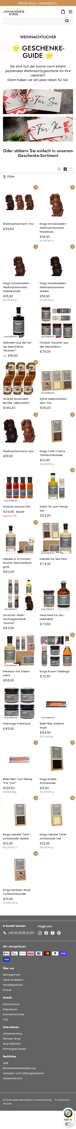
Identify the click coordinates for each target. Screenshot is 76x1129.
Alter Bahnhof (12, 1044)
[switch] (68, 1124)
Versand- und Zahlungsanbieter (23, 1073)
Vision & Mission (13, 980)
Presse (7, 990)
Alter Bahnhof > (48, 3)
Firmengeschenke (14, 1049)
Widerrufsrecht (12, 1078)
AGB (5, 1063)
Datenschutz (11, 1004)
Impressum (10, 1009)
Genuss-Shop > (28, 3)
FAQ (5, 1019)
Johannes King (12, 1033)
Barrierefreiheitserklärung (19, 1068)
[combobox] (38, 20)
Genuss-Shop (12, 1038)
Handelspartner (13, 985)
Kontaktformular (13, 1014)
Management (12, 974)
